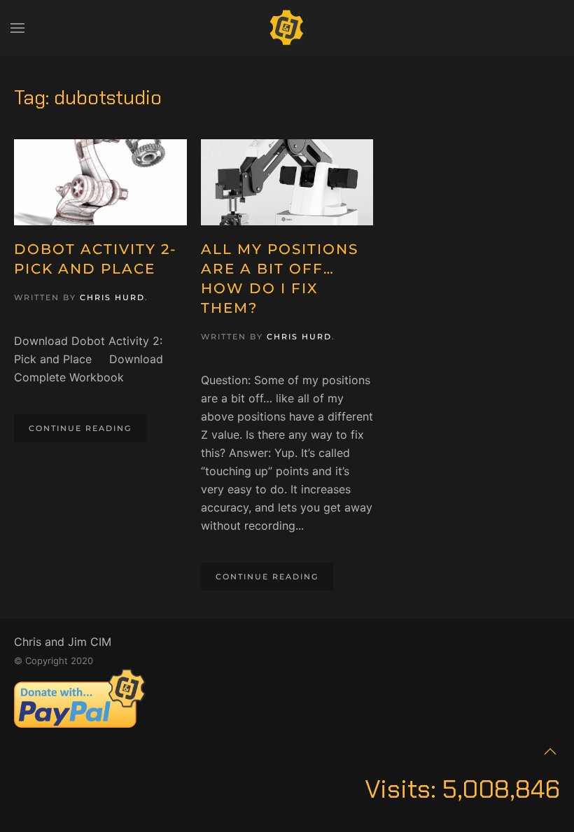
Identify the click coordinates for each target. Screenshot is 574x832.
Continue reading (80, 428)
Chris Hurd (112, 297)
